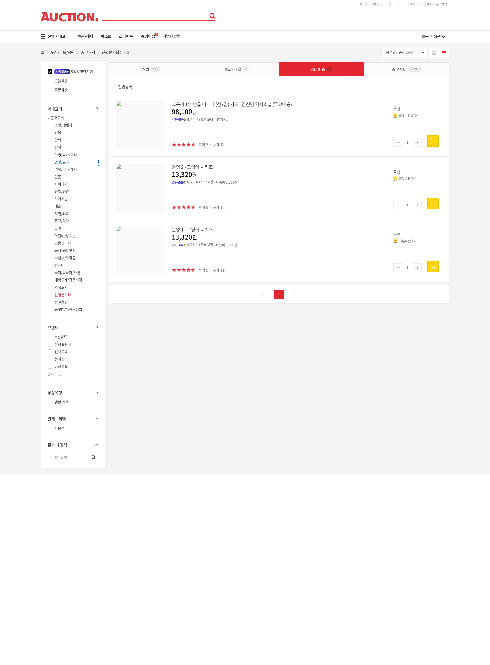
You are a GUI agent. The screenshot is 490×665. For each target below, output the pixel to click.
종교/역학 (61, 220)
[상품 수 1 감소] (397, 142)
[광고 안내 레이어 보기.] (417, 52)
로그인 (363, 4)
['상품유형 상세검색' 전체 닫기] (73, 392)
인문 (57, 176)
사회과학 (60, 184)
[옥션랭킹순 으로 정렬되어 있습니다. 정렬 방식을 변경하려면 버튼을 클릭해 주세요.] (405, 53)
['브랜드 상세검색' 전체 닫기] (73, 327)
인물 (57, 132)
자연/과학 (61, 213)
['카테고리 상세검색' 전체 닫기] (73, 108)
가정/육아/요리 (65, 154)
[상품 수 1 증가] (417, 142)
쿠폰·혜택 (85, 36)
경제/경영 (61, 191)
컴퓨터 (59, 265)
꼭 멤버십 (148, 36)
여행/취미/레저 (65, 169)
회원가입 (377, 4)
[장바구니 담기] (433, 141)
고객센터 (425, 4)
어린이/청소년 (64, 235)
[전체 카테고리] (58, 36)
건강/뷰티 (61, 161)
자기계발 (60, 198)
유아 (57, 228)
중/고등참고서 (64, 250)
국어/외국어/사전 (67, 272)
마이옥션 (409, 4)
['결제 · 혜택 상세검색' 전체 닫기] (73, 418)
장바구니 (393, 4)
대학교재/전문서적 (68, 279)
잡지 (57, 147)
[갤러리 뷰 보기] (434, 53)
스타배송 (126, 36)
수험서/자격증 (64, 257)
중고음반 (60, 302)
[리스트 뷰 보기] (444, 53)
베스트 (106, 36)
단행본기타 (62, 294)
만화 (57, 139)
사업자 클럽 (171, 36)
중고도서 (57, 117)
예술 (57, 206)
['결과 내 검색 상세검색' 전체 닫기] (73, 444)
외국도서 (60, 287)
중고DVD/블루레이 (68, 309)
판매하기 (441, 4)
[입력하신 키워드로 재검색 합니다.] (93, 457)
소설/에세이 (63, 125)
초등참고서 (62, 243)
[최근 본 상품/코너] (433, 36)
